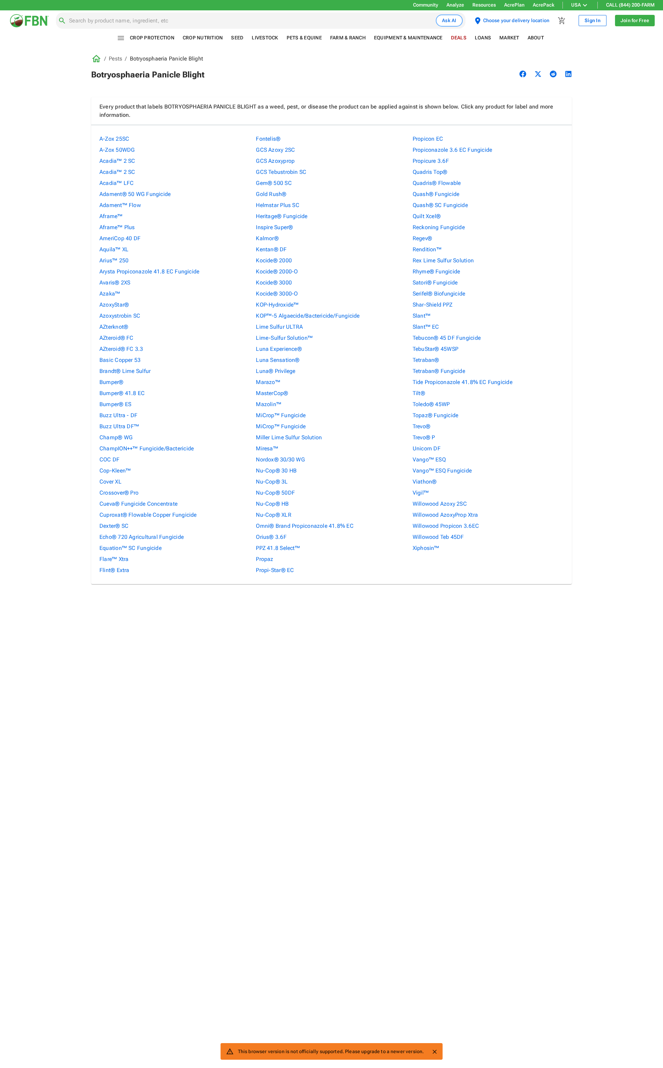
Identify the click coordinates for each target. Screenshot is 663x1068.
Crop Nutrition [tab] (203, 37)
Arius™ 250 (113, 260)
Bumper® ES (115, 404)
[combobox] (251, 21)
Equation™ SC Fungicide (130, 548)
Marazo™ (268, 382)
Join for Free (635, 20)
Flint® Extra (114, 570)
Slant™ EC (426, 327)
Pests (115, 58)
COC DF (109, 459)
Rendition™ (427, 249)
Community (425, 5)
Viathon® (425, 481)
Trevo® (421, 426)
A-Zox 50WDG (117, 150)
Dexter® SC (113, 526)
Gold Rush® (271, 194)
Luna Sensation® (277, 360)
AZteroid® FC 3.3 (121, 349)
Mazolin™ (268, 404)
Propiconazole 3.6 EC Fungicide (452, 150)
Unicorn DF (427, 448)
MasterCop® (272, 393)
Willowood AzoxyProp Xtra (445, 515)
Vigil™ (421, 492)
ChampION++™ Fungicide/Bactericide (146, 448)
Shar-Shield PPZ (432, 304)
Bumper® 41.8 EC (122, 393)
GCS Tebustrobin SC (281, 172)
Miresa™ (267, 448)
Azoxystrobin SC (119, 315)
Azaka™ (109, 293)
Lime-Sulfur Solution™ (284, 338)
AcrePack (543, 5)
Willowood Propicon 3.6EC (446, 526)
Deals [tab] (459, 37)
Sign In (592, 20)
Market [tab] (509, 37)
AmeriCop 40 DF (120, 238)
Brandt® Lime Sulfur (125, 371)
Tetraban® (426, 360)
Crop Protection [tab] (152, 37)
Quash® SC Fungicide (440, 205)
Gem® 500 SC (273, 183)
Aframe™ (111, 216)
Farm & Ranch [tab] (348, 37)
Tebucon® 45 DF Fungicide (447, 338)
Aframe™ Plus (117, 227)
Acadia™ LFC (116, 183)
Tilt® (419, 393)
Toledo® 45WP (431, 404)
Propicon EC (428, 138)
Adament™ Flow (120, 205)
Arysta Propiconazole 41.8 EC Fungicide (149, 271)
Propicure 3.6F (431, 161)
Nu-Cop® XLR (273, 515)
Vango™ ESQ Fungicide (442, 470)
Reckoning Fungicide (439, 227)
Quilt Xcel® (427, 216)
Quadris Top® (430, 172)
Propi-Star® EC (275, 570)
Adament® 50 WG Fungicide (135, 194)
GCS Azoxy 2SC (275, 150)
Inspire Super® (274, 227)
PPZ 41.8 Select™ (278, 548)
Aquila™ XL (113, 249)
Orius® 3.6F (271, 537)
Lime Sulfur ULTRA (279, 327)
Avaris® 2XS (114, 282)
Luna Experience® (279, 349)
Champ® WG (116, 437)
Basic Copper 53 (120, 360)
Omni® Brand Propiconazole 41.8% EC (304, 526)
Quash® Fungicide (436, 194)
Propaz (264, 559)
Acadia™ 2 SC (117, 161)
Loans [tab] (483, 37)
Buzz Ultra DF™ (119, 426)
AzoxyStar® (114, 304)
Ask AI (449, 20)
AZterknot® (113, 327)
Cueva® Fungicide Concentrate (138, 503)
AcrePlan (514, 5)
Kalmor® (267, 238)
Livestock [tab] (265, 37)
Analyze (455, 5)
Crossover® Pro (118, 492)
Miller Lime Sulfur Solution (289, 437)
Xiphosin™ (426, 548)
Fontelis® (268, 138)
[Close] (434, 1052)
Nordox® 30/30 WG (280, 459)
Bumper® (111, 382)
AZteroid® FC (116, 338)
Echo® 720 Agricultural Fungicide (141, 537)
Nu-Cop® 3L (272, 481)
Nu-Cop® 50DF (275, 492)
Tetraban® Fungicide (439, 371)
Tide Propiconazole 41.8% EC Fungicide (462, 382)
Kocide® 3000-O (277, 293)
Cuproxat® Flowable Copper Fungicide (148, 515)
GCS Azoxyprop (275, 161)
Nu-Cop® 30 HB (276, 470)
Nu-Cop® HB (272, 503)
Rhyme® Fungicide (436, 271)
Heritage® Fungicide (281, 216)
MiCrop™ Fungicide (281, 415)
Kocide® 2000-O (277, 271)
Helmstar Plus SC (277, 205)
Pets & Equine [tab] (304, 37)
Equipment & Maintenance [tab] (408, 37)
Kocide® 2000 (274, 260)
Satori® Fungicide (435, 282)
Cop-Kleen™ (115, 470)
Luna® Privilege (275, 371)
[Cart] (562, 20)
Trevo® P (424, 437)
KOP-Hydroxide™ (277, 304)
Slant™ (422, 315)
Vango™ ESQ (429, 459)
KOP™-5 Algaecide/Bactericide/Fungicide (307, 315)
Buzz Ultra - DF (118, 415)
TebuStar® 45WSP (435, 349)
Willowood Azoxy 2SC (440, 503)
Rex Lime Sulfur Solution (443, 260)
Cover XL (110, 481)
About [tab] (536, 37)
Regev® (422, 238)
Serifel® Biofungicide (439, 293)
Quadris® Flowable (437, 183)
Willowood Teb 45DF (438, 537)
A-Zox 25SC (114, 138)
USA (576, 5)
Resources (484, 5)
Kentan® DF (271, 249)
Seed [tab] (237, 37)
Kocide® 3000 (274, 282)
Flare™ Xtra (113, 559)
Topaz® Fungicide (436, 415)
